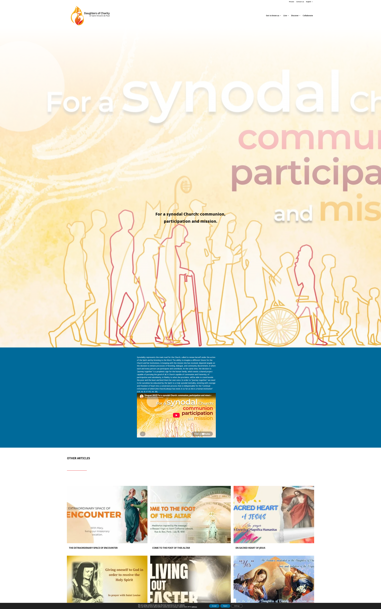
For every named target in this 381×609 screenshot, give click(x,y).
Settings (237, 606)
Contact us (300, 2)
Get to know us (272, 15)
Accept (214, 606)
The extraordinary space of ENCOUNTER (93, 547)
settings (194, 607)
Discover (295, 15)
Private (291, 2)
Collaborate (308, 15)
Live (285, 15)
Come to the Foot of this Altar (171, 547)
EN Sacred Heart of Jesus (250, 547)
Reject (225, 606)
